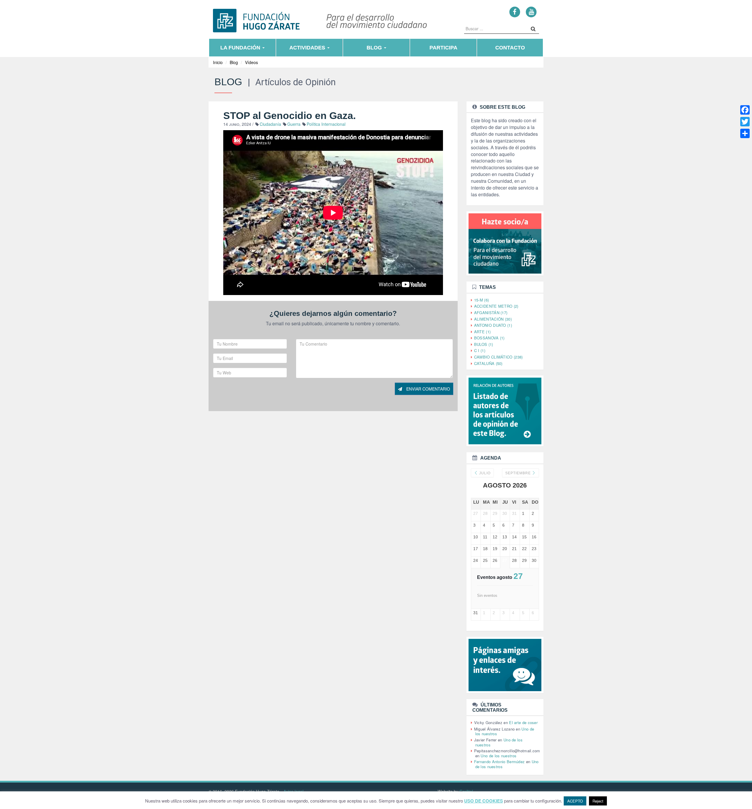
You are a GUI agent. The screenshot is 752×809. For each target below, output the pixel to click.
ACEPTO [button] (575, 801)
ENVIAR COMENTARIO (427, 389)
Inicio (218, 62)
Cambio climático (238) (498, 357)
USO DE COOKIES (483, 801)
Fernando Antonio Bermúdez (499, 761)
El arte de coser (523, 722)
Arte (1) (482, 331)
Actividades (308, 48)
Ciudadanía (270, 124)
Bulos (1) (483, 344)
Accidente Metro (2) (496, 306)
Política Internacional (326, 124)
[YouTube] (531, 11)
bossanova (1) (489, 338)
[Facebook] (514, 11)
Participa (443, 48)
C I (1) (479, 350)
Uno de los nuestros (498, 755)
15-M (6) (481, 300)
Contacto (510, 48)
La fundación (241, 48)
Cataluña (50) (488, 363)
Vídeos (251, 62)
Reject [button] (597, 801)
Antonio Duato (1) (493, 325)
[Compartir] (745, 133)
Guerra (294, 124)
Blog (375, 48)
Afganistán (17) (491, 312)
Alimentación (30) (493, 319)
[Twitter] (745, 122)
